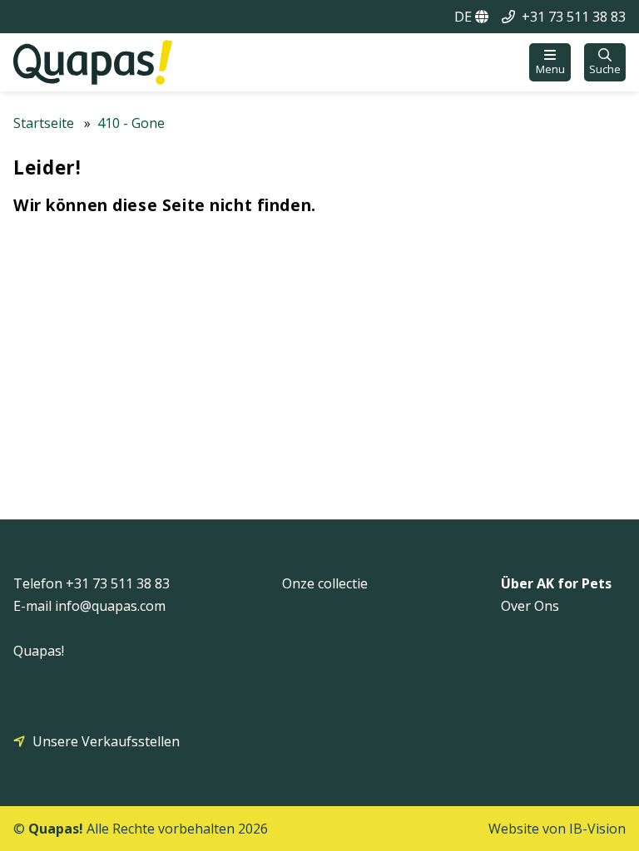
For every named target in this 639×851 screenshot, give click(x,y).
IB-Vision (597, 828)
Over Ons (530, 606)
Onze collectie (325, 583)
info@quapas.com (110, 606)
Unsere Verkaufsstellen (106, 741)
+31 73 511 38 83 (574, 16)
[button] (550, 62)
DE (464, 16)
